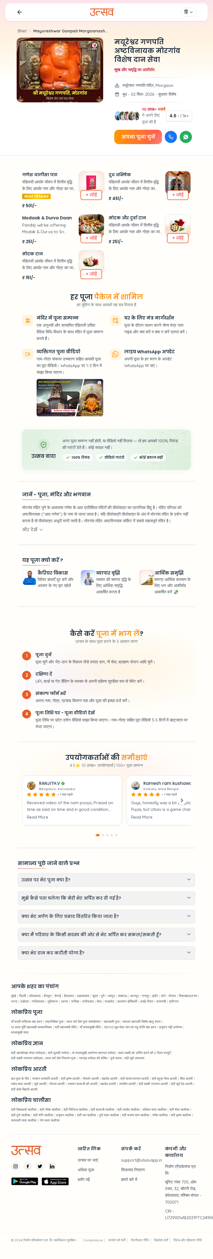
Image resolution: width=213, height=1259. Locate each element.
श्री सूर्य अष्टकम (134, 1058)
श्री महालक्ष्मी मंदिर (66, 1027)
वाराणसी (161, 1001)
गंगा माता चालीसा (50, 1120)
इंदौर (155, 996)
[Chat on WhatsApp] (186, 137)
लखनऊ (122, 996)
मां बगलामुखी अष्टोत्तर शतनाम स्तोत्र (93, 1053)
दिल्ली (22, 996)
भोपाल (172, 996)
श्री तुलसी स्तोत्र (58, 1053)
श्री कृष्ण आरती (70, 1078)
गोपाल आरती (57, 1084)
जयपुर (111, 996)
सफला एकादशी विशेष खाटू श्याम (142, 1021)
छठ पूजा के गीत (20, 1078)
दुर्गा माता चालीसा (109, 1115)
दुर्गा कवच (115, 1058)
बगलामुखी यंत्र (20, 1032)
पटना (14, 1001)
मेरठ (99, 1001)
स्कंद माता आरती (21, 1084)
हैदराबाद (69, 996)
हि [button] (186, 12)
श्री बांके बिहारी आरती (24, 1089)
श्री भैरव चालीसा (179, 1109)
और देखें (29, 530)
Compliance (93, 1240)
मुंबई (13, 996)
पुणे (103, 996)
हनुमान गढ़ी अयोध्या (170, 1027)
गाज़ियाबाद (38, 1001)
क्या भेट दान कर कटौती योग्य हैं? (52, 953)
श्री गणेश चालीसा (50, 1109)
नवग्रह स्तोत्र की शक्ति (93, 1058)
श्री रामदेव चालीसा (128, 1109)
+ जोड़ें (91, 195)
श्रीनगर (174, 1001)
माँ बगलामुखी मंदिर (90, 1027)
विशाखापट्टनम (188, 996)
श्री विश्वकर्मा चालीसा (24, 1109)
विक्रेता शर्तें (161, 1240)
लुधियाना (52, 1001)
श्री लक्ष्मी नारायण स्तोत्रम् (26, 1058)
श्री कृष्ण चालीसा (181, 1115)
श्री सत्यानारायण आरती (134, 1078)
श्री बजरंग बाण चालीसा (135, 1115)
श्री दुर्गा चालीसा (20, 1115)
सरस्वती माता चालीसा (24, 1120)
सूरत (95, 996)
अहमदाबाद (83, 996)
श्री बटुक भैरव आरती (164, 1078)
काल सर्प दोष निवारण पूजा (60, 1058)
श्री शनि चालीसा (43, 1115)
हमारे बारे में (129, 1179)
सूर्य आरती (40, 1084)
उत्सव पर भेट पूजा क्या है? (45, 880)
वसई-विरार (146, 1001)
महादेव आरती (109, 1078)
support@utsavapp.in (141, 1160)
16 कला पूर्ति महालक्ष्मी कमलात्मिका (31, 1027)
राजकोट (109, 1001)
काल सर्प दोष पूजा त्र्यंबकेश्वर (84, 1021)
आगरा (64, 1001)
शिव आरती (186, 1078)
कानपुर (134, 996)
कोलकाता (35, 996)
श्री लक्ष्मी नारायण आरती (153, 1084)
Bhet (22, 30)
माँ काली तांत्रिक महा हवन (26, 1021)
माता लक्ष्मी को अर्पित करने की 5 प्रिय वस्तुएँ (144, 1053)
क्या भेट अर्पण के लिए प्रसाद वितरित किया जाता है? (70, 916)
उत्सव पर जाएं (88, 1160)
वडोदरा (25, 1001)
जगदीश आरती (127, 1084)
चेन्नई (57, 996)
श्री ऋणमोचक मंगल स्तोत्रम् (28, 1053)
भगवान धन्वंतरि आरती (45, 1078)
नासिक (75, 1001)
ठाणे (163, 996)
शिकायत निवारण (133, 1169)
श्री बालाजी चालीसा (102, 1109)
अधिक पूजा (86, 1169)
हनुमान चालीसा (65, 1115)
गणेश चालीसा (160, 1115)
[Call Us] (171, 137)
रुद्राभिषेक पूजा (54, 1021)
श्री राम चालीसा (86, 1115)
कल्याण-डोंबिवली (127, 1001)
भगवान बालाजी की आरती (82, 1084)
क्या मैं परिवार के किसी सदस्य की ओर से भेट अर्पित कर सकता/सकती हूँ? (91, 935)
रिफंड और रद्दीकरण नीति (187, 1240)
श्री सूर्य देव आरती (181, 1084)
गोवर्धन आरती (91, 1078)
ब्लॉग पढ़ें (84, 1179)
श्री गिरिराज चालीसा (76, 1109)
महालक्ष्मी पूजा (112, 1021)
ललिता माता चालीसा (154, 1109)
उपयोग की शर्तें (116, 1240)
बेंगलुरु (47, 996)
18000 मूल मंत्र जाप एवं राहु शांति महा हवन (130, 1027)
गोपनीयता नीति (140, 1240)
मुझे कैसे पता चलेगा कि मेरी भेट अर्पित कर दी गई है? (71, 898)
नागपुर (145, 996)
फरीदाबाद (88, 1001)
